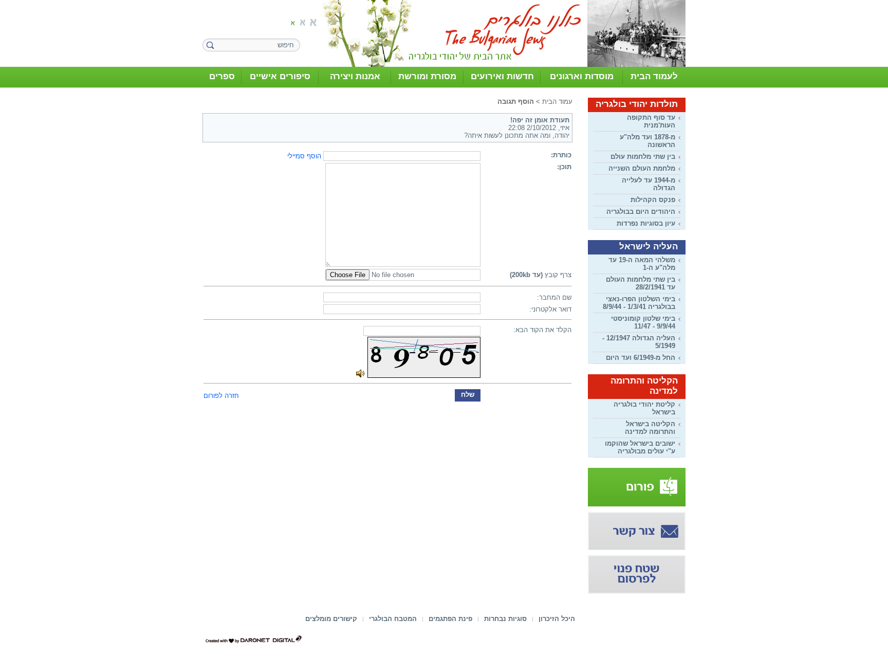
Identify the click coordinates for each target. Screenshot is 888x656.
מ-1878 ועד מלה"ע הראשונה (647, 141)
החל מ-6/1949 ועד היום (640, 357)
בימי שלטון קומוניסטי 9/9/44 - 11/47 (643, 322)
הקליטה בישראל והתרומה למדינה (650, 427)
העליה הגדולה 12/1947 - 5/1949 (638, 342)
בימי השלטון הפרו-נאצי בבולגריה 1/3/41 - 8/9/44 (639, 303)
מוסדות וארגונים (582, 76)
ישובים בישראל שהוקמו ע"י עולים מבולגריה (640, 447)
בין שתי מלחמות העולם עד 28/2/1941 (640, 283)
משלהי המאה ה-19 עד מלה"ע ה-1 (641, 263)
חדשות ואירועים (502, 76)
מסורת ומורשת (427, 76)
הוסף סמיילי (304, 156)
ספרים (222, 76)
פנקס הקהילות (653, 200)
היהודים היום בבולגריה (640, 211)
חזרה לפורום (221, 395)
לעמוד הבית (654, 76)
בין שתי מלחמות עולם (642, 156)
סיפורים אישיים (280, 76)
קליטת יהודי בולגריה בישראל (644, 408)
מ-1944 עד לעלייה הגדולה (648, 184)
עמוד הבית (557, 101)
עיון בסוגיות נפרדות (646, 223)
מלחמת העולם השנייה (641, 168)
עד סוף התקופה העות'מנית (651, 121)
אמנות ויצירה (355, 76)
